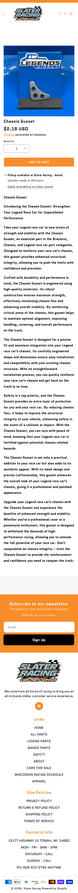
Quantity (9, 141)
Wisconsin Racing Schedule (39, 775)
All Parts (39, 734)
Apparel (39, 781)
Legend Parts (39, 741)
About (39, 761)
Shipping (9, 134)
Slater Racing (32, 888)
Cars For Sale (39, 768)
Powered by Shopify (54, 888)
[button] (60, 13)
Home (39, 728)
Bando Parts (39, 748)
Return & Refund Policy (39, 808)
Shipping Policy (39, 814)
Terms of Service (39, 821)
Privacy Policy (39, 801)
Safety (39, 755)
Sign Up (39, 639)
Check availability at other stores (30, 186)
